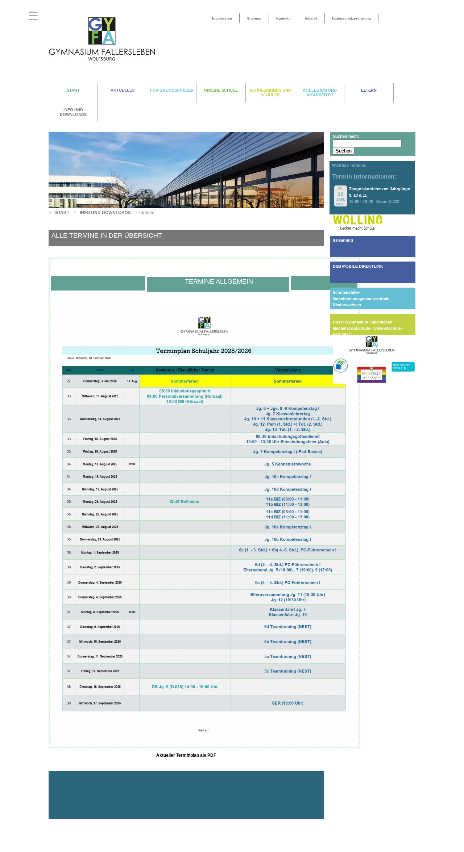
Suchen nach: (346, 136)
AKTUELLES (122, 90)
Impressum (222, 18)
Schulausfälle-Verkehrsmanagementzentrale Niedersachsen (361, 298)
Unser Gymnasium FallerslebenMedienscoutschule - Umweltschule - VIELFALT (368, 328)
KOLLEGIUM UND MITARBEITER (320, 92)
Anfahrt (310, 18)
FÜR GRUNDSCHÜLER (172, 90)
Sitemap (254, 18)
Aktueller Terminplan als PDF (186, 755)
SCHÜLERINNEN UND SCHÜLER (270, 92)
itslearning (343, 240)
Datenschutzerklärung (351, 18)
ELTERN (369, 90)
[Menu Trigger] (33, 15)
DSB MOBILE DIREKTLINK (358, 266)
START (73, 90)
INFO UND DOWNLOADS (73, 112)
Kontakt (283, 18)
